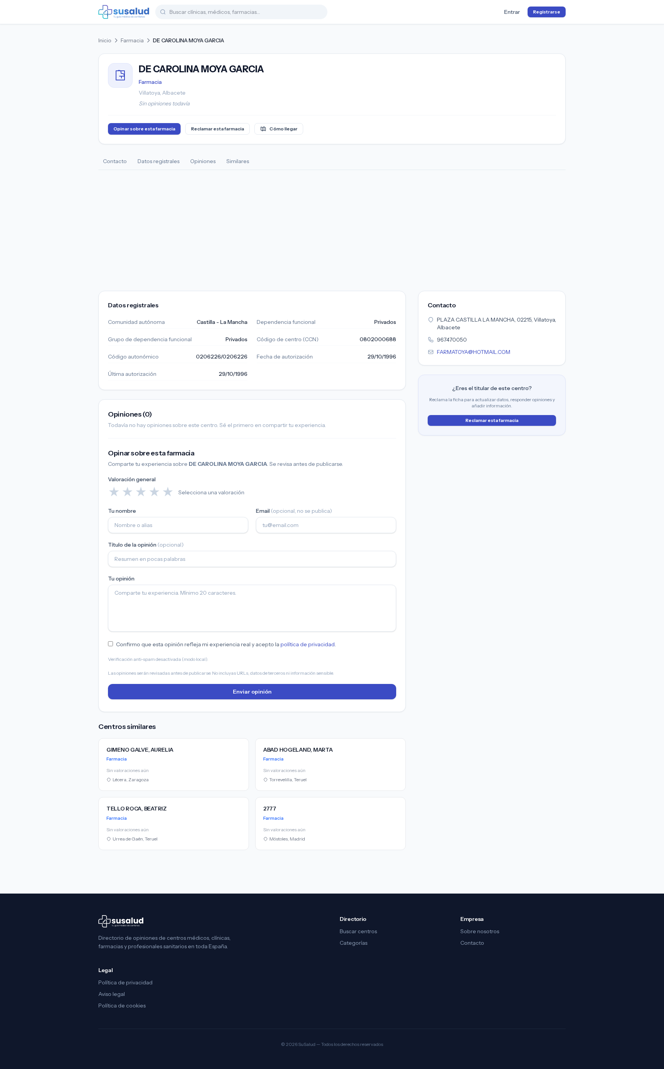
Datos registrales (158, 161)
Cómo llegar (283, 129)
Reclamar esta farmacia (217, 129)
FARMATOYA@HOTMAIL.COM (473, 352)
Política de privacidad (125, 982)
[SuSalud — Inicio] (123, 12)
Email (294, 510)
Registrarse (546, 12)
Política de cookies (122, 1005)
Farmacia (132, 40)
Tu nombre (122, 510)
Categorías (353, 942)
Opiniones (203, 161)
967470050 (452, 339)
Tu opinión (121, 578)
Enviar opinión (252, 691)
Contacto (115, 161)
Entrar (512, 11)
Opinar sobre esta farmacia (144, 129)
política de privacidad (308, 644)
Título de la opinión (146, 544)
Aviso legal (111, 994)
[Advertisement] (332, 228)
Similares (237, 161)
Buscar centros (358, 931)
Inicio (104, 40)
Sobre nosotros (479, 931)
